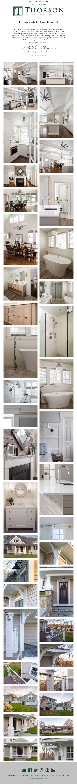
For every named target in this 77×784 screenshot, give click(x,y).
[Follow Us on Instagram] (40, 1)
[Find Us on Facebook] (33, 1)
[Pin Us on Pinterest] (43, 1)
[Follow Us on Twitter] (36, 1)
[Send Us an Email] (30, 1)
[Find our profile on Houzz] (47, 1)
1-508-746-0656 (41, 4)
